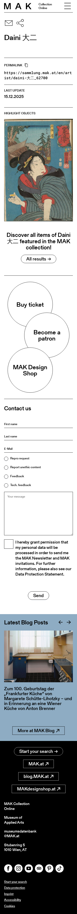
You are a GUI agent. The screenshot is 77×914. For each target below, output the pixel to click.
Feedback (17, 476)
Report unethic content (25, 467)
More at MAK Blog (36, 730)
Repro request (19, 458)
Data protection (14, 887)
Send (38, 595)
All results (36, 259)
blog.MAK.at (36, 776)
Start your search (36, 751)
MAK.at (36, 764)
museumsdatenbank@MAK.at (20, 833)
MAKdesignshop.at (36, 789)
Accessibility (12, 900)
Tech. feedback (20, 484)
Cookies (9, 906)
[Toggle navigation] (67, 6)
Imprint (9, 894)
